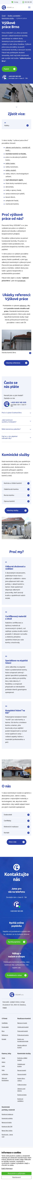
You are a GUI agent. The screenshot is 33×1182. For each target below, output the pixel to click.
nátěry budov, (10, 163)
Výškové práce (21, 1084)
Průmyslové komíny (23, 1035)
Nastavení (16, 1177)
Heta (3, 1070)
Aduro (3, 1062)
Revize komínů (21, 1070)
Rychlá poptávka (14, 942)
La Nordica (5, 1074)
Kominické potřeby (7, 1118)
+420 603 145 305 (14, 76)
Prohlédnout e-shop (14, 975)
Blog (3, 1031)
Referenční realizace (11, 827)
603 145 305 (28, 2)
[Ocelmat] (8, 7)
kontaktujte (21, 281)
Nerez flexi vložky (7, 1130)
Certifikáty (7, 821)
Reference (5, 1035)
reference (23, 306)
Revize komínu (9, 495)
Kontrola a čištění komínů (13, 483)
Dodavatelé (8, 815)
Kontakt (6, 833)
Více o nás (12, 842)
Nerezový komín (22, 1023)
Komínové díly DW (7, 1126)
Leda (3, 1066)
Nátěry (6, 125)
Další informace (6, 1169)
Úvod (3, 16)
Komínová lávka (21, 1095)
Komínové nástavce (7, 1114)
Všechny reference (13, 363)
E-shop (16, 2)
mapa (5, 1008)
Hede (3, 1058)
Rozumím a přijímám (16, 1173)
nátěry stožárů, (11, 170)
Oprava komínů (9, 501)
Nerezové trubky (7, 1122)
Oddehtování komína (11, 489)
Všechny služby (12, 510)
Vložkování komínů (22, 1027)
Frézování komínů (22, 1031)
